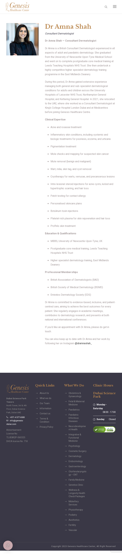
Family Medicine (76, 480)
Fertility (72, 525)
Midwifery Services (74, 503)
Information (45, 408)
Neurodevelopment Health (77, 428)
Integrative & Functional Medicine (75, 438)
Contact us (45, 413)
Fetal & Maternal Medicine (77, 403)
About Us (44, 393)
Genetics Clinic (76, 485)
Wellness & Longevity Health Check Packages (77, 493)
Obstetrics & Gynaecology (75, 395)
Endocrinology (76, 461)
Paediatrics (74, 409)
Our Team (45, 403)
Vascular (73, 530)
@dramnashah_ (83, 343)
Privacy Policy (46, 427)
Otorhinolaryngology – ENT (77, 473)
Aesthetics (74, 520)
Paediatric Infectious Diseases (74, 418)
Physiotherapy (76, 509)
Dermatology (75, 456)
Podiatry (73, 515)
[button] (8, 545)
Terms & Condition (44, 420)
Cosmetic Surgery (77, 451)
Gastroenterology (77, 466)
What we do (45, 398)
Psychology (74, 446)
